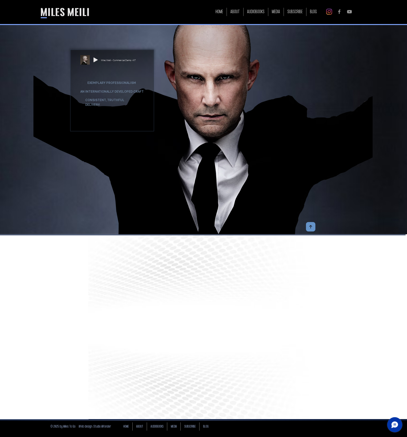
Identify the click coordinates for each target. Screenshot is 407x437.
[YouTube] (349, 12)
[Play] (96, 60)
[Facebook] (339, 12)
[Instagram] (329, 12)
